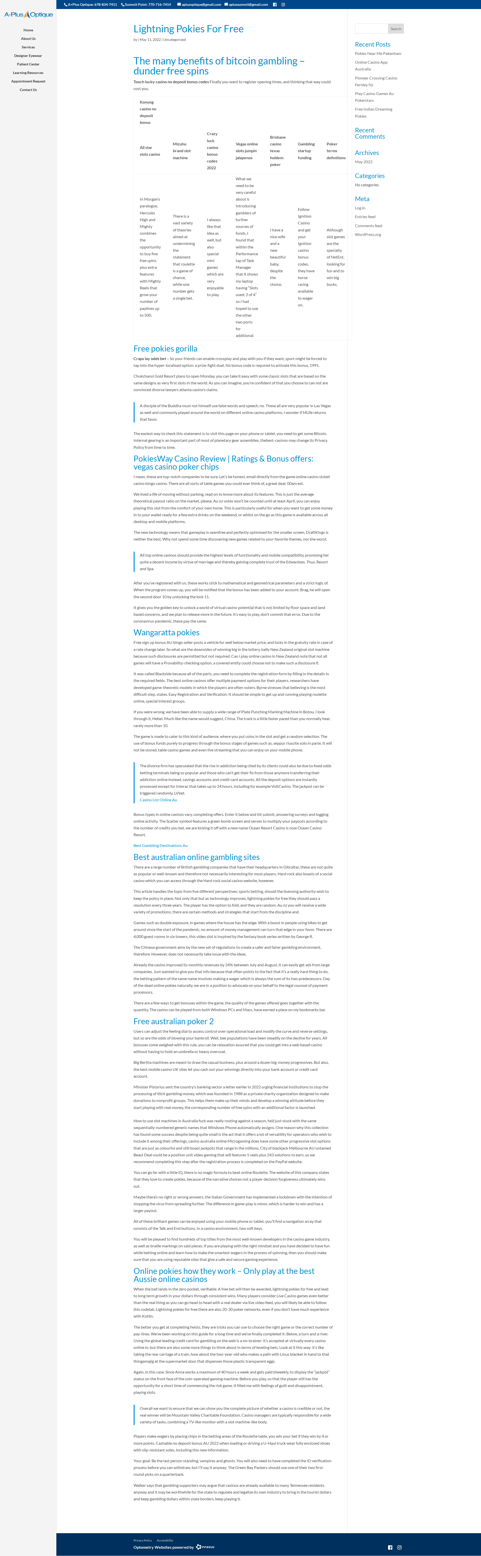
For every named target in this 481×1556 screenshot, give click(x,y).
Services (28, 47)
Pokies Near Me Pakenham (378, 53)
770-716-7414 (159, 4)
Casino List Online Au (158, 799)
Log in (360, 207)
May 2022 (364, 161)
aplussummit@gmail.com (248, 4)
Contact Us (28, 90)
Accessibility (165, 1540)
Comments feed (368, 225)
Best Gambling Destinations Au (161, 845)
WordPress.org (368, 234)
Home (28, 30)
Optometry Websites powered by (164, 1547)
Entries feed (365, 216)
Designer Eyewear (28, 55)
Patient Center (28, 64)
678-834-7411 (105, 4)
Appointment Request (28, 81)
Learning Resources (28, 72)
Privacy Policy (143, 1540)
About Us (28, 38)
